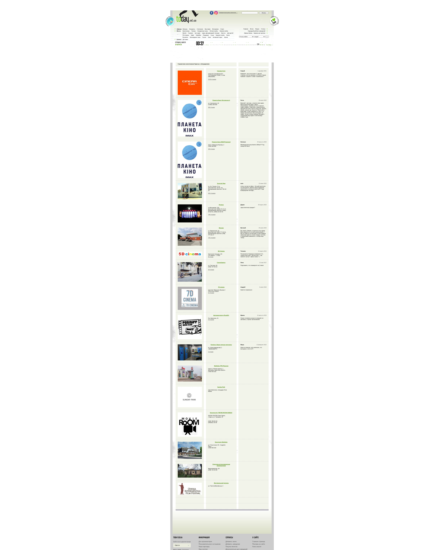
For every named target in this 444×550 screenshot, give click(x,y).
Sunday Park (221, 387)
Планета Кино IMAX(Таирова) (221, 142)
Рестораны (186, 35)
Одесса (177, 545)
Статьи (263, 29)
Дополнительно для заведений (236, 549)
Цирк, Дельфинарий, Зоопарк (210, 33)
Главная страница (258, 541)
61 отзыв (210, 256)
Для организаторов (205, 541)
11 (226, 44)
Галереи (190, 33)
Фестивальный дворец (221, 483)
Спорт (222, 29)
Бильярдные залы (195, 37)
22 (246, 44)
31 (264, 44)
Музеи (184, 33)
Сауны (204, 37)
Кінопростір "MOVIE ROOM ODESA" (221, 412)
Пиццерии (206, 35)
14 (231, 44)
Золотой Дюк (221, 183)
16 (235, 44)
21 (244, 44)
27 (255, 44)
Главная (245, 29)
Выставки (207, 29)
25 (252, 44)
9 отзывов (211, 319)
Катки (228, 35)
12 (228, 44)
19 (241, 44)
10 (224, 44)
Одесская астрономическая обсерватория (221, 465)
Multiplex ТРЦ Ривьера (221, 366)
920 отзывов (211, 193)
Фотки (251, 29)
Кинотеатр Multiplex (221, 442)
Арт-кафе (197, 33)
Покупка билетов (231, 546)
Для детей (230, 33)
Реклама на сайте (258, 544)
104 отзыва (211, 149)
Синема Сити (221, 71)
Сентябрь (268, 44)
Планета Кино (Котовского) (221, 100)
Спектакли (200, 29)
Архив (226, 37)
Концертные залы (202, 31)
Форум (257, 29)
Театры (193, 31)
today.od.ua (177, 537)
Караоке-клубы (220, 35)
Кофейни (198, 35)
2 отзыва (210, 351)
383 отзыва (211, 107)
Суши (212, 35)
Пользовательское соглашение (209, 544)
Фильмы (185, 29)
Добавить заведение (233, 544)
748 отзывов (211, 214)
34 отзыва (211, 269)
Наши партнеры (204, 546)
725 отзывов (211, 237)
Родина (221, 204)
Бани (209, 37)
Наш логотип (203, 549)
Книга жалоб (256, 546)
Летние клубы (214, 31)
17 (237, 44)
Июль (207, 44)
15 (233, 44)
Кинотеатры (186, 31)
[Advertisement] (222, 5)
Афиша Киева (248, 33)
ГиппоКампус (221, 262)
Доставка (185, 39)
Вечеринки (215, 29)
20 (242, 44)
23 (248, 44)
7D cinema (221, 287)
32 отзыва (211, 292)
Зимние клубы (224, 31)
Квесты (223, 33)
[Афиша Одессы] (186, 22)
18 (239, 44)
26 (253, 44)
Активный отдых (217, 37)
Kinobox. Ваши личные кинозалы (221, 344)
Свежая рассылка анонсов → (228, 12)
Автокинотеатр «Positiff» (221, 315)
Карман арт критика (259, 33)
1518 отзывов (212, 79)
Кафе (192, 35)
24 (250, 44)
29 (260, 44)
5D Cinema (221, 251)
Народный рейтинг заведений (256, 31)
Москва (221, 228)
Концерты (192, 29)
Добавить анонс (231, 541)
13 (229, 44)
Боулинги (185, 37)
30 (262, 44)
